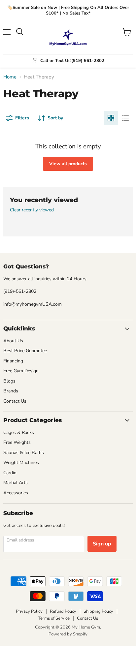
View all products (68, 164)
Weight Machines (21, 462)
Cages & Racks (18, 432)
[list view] (125, 118)
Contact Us (14, 401)
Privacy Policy (29, 611)
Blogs (9, 381)
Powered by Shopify (68, 634)
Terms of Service (54, 618)
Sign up (102, 543)
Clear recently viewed (32, 210)
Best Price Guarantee (25, 351)
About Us (13, 341)
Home (10, 77)
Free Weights (17, 442)
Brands (10, 391)
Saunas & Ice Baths (23, 452)
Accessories (15, 493)
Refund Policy (63, 611)
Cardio (10, 473)
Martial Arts (15, 482)
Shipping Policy (98, 611)
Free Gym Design (21, 371)
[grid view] (111, 118)
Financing (13, 361)
